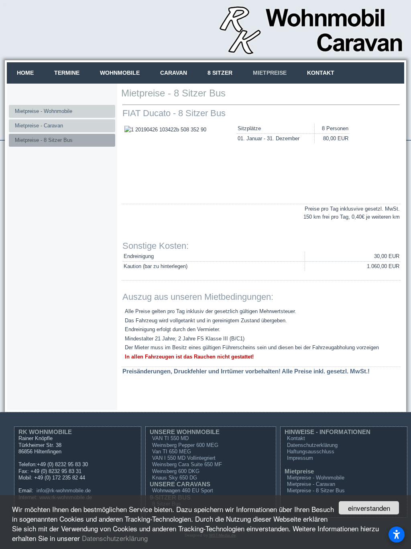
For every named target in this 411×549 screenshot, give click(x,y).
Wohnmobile (120, 73)
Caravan (173, 73)
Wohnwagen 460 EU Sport (182, 491)
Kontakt (320, 73)
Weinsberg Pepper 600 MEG (185, 445)
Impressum (300, 458)
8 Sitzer (220, 73)
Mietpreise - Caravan (39, 126)
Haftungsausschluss (310, 452)
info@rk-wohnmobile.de (64, 491)
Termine (66, 73)
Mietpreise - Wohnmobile (43, 111)
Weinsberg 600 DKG (175, 471)
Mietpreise (270, 73)
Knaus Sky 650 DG (174, 478)
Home (25, 73)
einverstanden (369, 508)
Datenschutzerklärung (115, 538)
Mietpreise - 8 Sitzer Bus (44, 140)
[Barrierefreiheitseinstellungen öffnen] (397, 534)
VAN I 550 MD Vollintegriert (184, 458)
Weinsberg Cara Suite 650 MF (187, 464)
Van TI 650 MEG (171, 452)
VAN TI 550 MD (170, 438)
